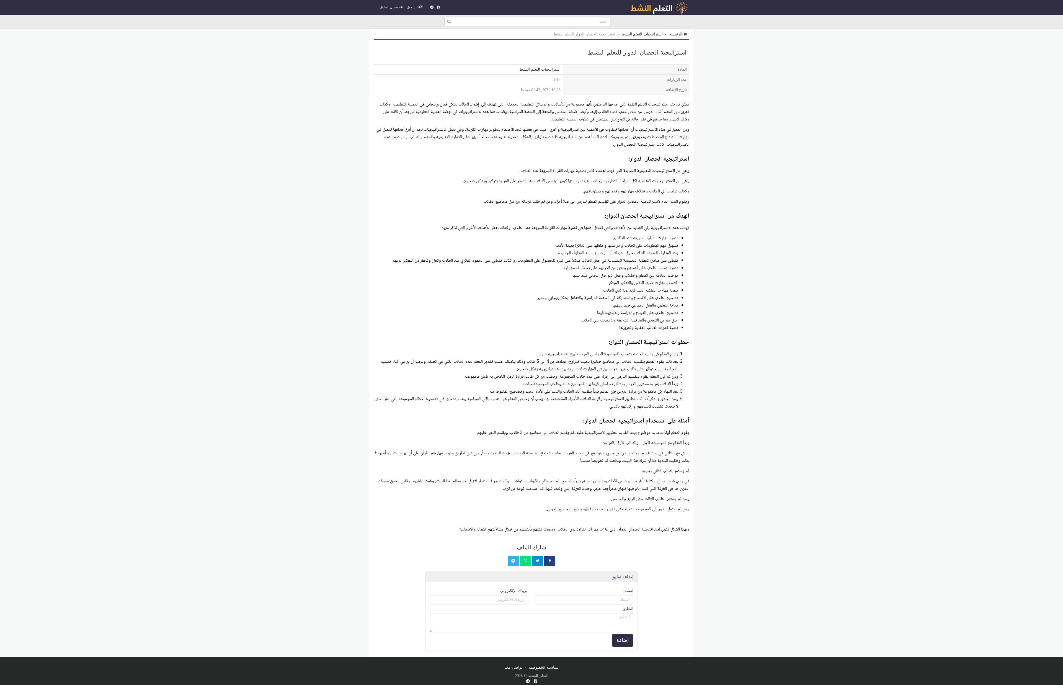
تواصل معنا (513, 667)
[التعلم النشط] (658, 7)
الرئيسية (676, 34)
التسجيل (413, 7)
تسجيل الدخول (390, 7)
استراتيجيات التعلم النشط (642, 34)
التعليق (627, 609)
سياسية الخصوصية (544, 667)
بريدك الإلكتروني (513, 591)
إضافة (622, 640)
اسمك (628, 591)
